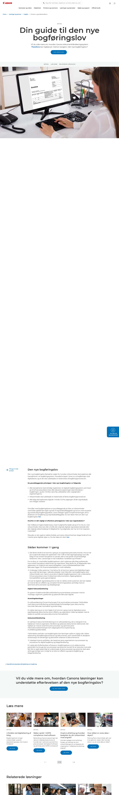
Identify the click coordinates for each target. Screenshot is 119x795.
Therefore (35, 47)
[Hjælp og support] (90, 8)
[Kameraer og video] (32, 8)
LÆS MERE (54, 64)
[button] (45, 762)
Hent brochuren (58, 52)
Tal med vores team (58, 688)
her (39, 517)
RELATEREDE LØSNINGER (67, 64)
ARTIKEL (59, 23)
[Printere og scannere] (58, 8)
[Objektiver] (41, 8)
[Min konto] (109, 3)
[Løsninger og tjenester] (76, 8)
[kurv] (114, 3)
